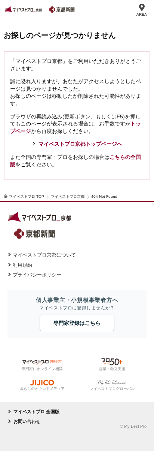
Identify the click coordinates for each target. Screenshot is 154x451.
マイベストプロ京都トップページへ (80, 144)
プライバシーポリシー (37, 275)
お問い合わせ (26, 421)
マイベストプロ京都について (44, 255)
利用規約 (22, 265)
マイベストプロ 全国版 (36, 411)
